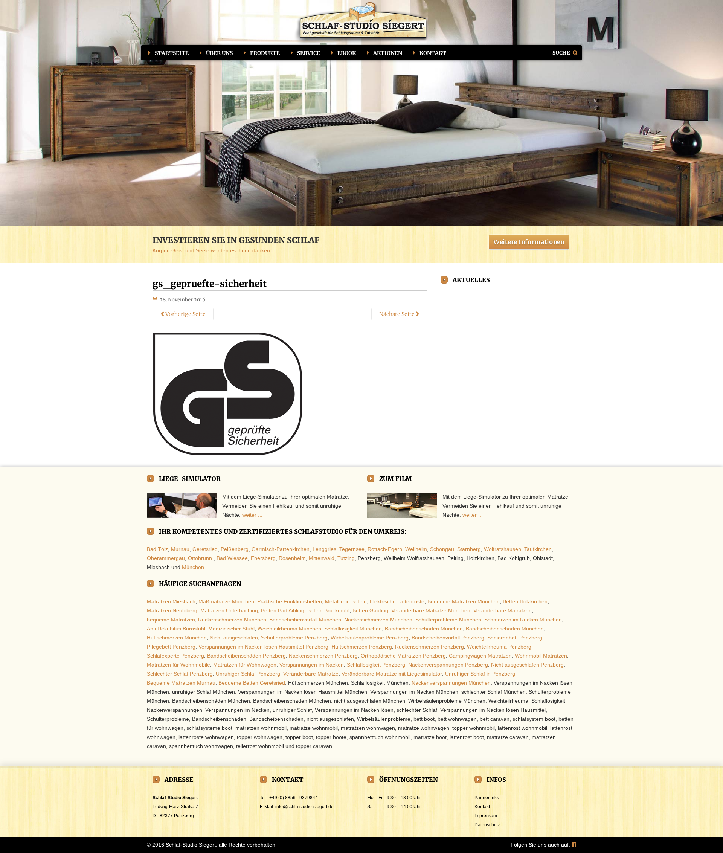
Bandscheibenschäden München (424, 629)
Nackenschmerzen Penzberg (323, 656)
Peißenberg (235, 549)
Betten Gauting (370, 610)
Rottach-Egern (385, 549)
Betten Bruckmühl (328, 610)
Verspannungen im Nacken (311, 665)
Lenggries (324, 549)
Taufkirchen (538, 549)
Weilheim (416, 549)
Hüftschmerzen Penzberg (361, 647)
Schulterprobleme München (448, 619)
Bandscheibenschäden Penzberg (246, 656)
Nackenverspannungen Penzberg (448, 665)
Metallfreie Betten (346, 601)
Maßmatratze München (226, 601)
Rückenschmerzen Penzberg (429, 647)
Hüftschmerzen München (177, 638)
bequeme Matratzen (171, 619)
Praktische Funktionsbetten (289, 601)
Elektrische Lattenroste (397, 601)
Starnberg (469, 549)
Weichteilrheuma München (289, 629)
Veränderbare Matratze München (430, 610)
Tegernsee (352, 549)
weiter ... (252, 515)
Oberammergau (166, 558)
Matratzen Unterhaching (229, 610)
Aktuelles (471, 280)
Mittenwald (321, 558)
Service (308, 53)
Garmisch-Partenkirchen (281, 549)
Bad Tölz (157, 549)
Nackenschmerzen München (378, 619)
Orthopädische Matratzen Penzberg (403, 656)
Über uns (219, 53)
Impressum (485, 815)
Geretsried (205, 549)
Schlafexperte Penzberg (175, 656)
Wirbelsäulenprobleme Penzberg (370, 638)
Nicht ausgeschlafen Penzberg (527, 665)
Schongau (442, 549)
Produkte (265, 53)
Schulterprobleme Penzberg (294, 638)
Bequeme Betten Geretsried (251, 683)
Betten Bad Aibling (282, 610)
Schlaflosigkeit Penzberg (376, 665)
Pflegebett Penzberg (171, 647)
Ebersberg (263, 558)
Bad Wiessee (232, 558)
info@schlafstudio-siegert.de (304, 806)
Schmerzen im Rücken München (523, 619)
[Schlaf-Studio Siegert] (361, 23)
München (193, 567)
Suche (561, 52)
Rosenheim (292, 558)
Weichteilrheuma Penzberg (499, 647)
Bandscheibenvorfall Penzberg (448, 638)
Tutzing (346, 558)
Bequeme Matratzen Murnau (181, 683)
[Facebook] (574, 845)
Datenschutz (487, 824)
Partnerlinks (486, 797)
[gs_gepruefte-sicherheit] (228, 394)
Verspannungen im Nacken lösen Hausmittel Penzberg (263, 647)
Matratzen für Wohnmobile (178, 665)
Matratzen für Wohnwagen (244, 665)
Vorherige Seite (185, 314)
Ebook (346, 53)
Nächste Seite (397, 314)
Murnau (180, 549)
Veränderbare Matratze (311, 674)
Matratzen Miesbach (171, 601)
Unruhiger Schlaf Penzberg (248, 674)
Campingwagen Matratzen (480, 656)
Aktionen (387, 53)
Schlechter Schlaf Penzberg (180, 674)
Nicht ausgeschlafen (234, 638)
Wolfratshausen (502, 549)
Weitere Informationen (528, 242)
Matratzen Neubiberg (172, 610)
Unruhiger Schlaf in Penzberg (480, 674)
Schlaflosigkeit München (353, 629)
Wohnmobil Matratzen (541, 656)
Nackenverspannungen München (451, 683)
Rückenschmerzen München (232, 619)
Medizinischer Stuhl (231, 629)
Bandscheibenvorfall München (305, 619)
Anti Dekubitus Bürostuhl (176, 629)
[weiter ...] (182, 505)
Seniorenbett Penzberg (514, 638)
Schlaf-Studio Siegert (191, 845)
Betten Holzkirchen (525, 601)
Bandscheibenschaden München (505, 629)
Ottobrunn (200, 558)
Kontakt (432, 53)
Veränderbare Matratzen (502, 610)
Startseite (172, 53)
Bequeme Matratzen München (463, 601)
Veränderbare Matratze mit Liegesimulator (392, 674)
